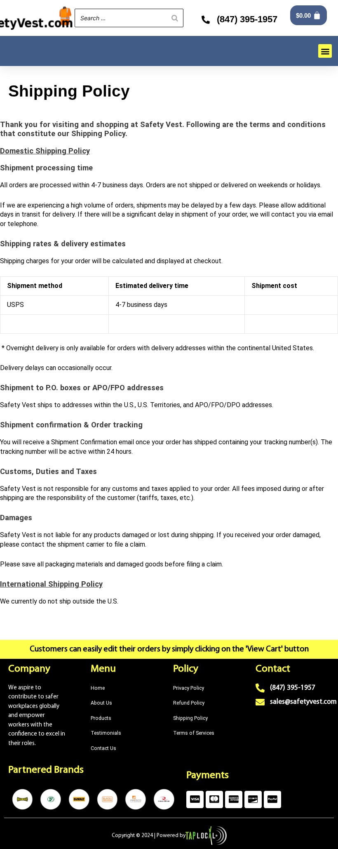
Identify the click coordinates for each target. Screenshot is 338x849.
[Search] (175, 18)
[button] (325, 51)
